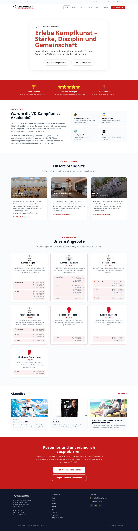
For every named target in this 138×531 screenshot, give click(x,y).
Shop (97, 7)
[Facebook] (91, 505)
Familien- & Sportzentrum (98, 2)
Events (82, 7)
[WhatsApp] (100, 505)
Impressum (55, 515)
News (74, 7)
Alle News (121, 394)
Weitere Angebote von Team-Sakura (24, 2)
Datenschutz (121, 525)
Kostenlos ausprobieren (56, 62)
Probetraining (118, 7)
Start (67, 7)
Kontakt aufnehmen (83, 62)
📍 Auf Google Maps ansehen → (22, 217)
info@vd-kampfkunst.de (100, 498)
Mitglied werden (57, 518)
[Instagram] (95, 505)
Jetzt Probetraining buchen (69, 470)
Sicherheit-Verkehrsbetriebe (116, 2)
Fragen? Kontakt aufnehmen (69, 477)
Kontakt (105, 7)
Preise (90, 7)
